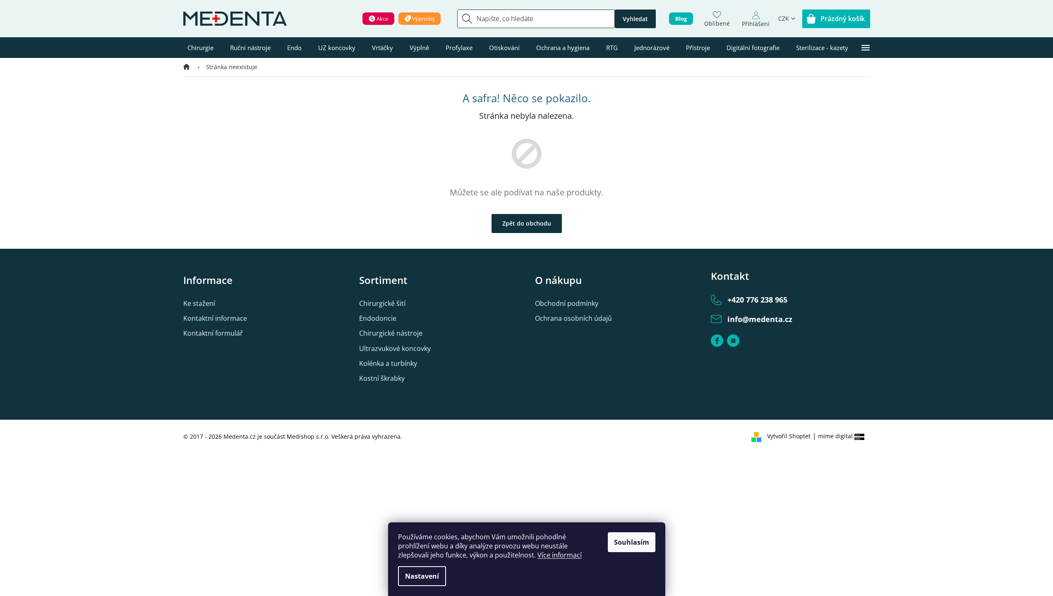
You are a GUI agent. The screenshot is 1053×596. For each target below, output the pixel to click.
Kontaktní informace (215, 318)
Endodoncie (377, 318)
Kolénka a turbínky (388, 363)
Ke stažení (199, 303)
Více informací (559, 555)
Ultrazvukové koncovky (395, 348)
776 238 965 (757, 300)
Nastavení (422, 576)
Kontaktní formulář (213, 333)
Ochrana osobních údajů (573, 318)
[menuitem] (200, 47)
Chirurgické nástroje (390, 333)
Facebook (717, 340)
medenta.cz (733, 340)
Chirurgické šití (382, 303)
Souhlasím (631, 542)
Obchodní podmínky (566, 303)
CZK (783, 18)
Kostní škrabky (382, 378)
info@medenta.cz (759, 319)
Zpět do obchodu (526, 223)
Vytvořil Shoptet (789, 436)
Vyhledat (635, 19)
